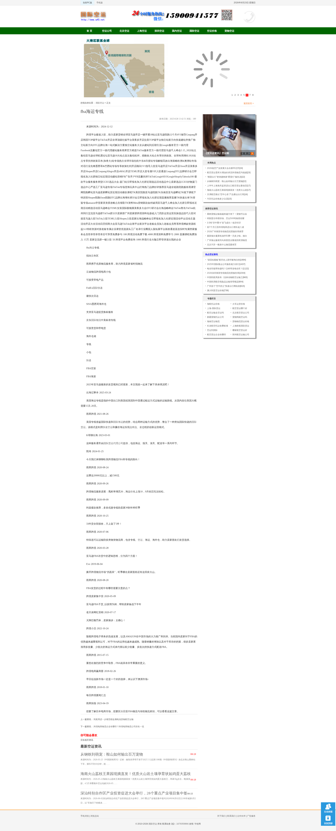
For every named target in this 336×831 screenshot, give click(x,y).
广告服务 (251, 816)
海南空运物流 (213, 321)
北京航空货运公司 (240, 312)
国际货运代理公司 (113, 443)
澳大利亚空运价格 (215, 290)
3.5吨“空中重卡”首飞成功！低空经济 (224, 223)
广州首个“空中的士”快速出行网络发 (223, 286)
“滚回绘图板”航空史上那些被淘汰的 (223, 260)
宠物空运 (229, 30)
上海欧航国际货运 (240, 326)
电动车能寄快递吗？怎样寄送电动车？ (225, 268)
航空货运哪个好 (239, 308)
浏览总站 (94, 816)
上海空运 (142, 30)
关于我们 (221, 816)
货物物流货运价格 (240, 321)
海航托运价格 (213, 304)
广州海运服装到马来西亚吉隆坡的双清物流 (227, 240)
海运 (91, 247)
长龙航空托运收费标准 (217, 326)
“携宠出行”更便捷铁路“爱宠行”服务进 (224, 177)
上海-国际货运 (213, 308)
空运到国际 (212, 330)
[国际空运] (93, 12)
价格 (132, 491)
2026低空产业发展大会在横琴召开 (223, 168)
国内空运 (177, 30)
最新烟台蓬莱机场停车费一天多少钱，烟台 (227, 236)
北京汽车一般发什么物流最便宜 (221, 244)
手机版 (99, 2)
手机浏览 (84, 816)
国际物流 (96, 320)
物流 (91, 255)
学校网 (197, 824)
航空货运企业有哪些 (216, 334)
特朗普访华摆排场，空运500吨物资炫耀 (225, 218)
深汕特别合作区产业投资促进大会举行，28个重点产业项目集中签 (133, 793)
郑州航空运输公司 (240, 334)
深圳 (115, 213)
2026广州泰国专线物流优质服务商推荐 (225, 231)
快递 (88, 360)
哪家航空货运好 (239, 330)
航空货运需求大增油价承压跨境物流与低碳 (227, 172)
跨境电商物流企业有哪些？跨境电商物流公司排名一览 (119, 726)
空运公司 (107, 30)
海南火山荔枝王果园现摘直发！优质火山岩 (227, 190)
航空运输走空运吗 (215, 312)
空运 (140, 540)
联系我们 (231, 816)
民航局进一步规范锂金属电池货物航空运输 (114, 719)
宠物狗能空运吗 (239, 317)
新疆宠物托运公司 (215, 317)
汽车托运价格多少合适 (217, 199)
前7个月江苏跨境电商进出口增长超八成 (225, 227)
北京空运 (124, 30)
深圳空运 (159, 30)
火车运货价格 (238, 304)
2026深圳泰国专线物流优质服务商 (223, 273)
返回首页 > (249, 103)
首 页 (89, 30)
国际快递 (98, 288)
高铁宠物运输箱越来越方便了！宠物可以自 (227, 214)
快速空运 (108, 427)
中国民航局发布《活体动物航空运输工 (225, 277)
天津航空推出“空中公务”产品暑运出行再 (225, 194)
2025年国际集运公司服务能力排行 (223, 264)
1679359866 (182, 824)
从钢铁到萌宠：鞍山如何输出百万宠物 (111, 754)
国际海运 (118, 422)
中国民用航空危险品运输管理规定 (223, 281)
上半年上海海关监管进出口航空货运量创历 (227, 185)
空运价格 (212, 30)
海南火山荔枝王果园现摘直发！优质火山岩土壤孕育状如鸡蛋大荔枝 (135, 774)
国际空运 (194, 30)
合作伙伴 (241, 816)
